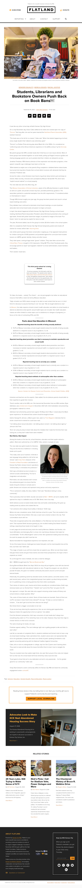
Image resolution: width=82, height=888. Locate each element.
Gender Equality (26, 87)
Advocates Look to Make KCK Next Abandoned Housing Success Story (23, 718)
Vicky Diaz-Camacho (42, 109)
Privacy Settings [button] (50, 882)
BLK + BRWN (49, 497)
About (32, 19)
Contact (44, 19)
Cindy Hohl (21, 460)
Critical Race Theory (16, 243)
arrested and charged (26, 406)
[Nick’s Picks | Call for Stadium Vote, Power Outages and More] (41, 768)
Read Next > (13, 740)
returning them (34, 228)
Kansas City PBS (17, 838)
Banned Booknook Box (37, 562)
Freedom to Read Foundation (19, 462)
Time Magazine (50, 418)
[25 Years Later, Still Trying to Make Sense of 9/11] (16, 768)
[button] (25, 18)
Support (56, 19)
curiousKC (25, 670)
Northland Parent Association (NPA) (55, 132)
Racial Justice (54, 87)
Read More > (9, 800)
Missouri (13, 307)
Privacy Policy (57, 882)
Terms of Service (71, 882)
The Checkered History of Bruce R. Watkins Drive (66, 781)
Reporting (19, 19)
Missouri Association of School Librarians (25, 188)
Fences (12, 132)
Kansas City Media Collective (13, 861)
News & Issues (40, 87)
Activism (10, 679)
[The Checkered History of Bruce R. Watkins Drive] (66, 768)
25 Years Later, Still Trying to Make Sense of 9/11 (15, 781)
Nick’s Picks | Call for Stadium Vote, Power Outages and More (41, 782)
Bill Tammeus (11, 787)
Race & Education (36, 679)
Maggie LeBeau (62, 787)
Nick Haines (36, 789)
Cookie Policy (64, 882)
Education (17, 679)
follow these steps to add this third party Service (39, 274)
